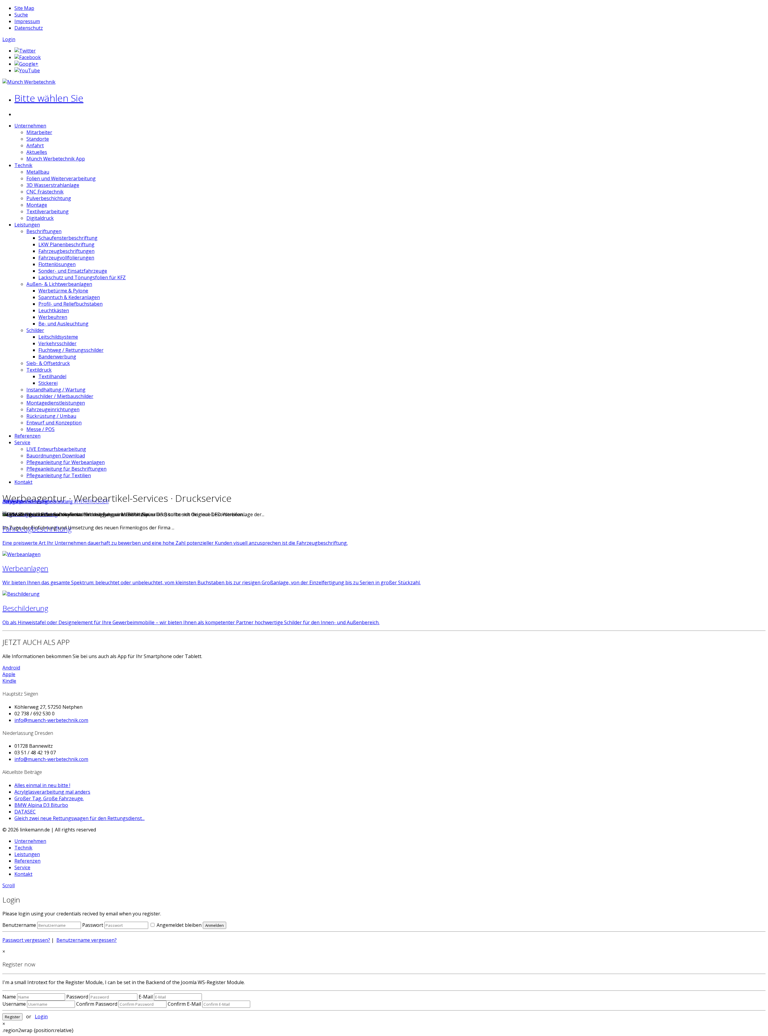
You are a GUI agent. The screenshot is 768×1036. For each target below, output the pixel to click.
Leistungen (27, 224)
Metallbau (37, 172)
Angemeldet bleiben (178, 925)
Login (8, 39)
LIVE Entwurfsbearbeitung (56, 449)
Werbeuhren (52, 317)
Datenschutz (28, 28)
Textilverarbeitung (47, 211)
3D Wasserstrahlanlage (52, 185)
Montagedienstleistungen (55, 403)
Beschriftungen (44, 231)
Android (11, 667)
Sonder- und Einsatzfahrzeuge (72, 271)
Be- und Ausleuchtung (63, 323)
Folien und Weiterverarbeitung (61, 178)
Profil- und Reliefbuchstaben (70, 304)
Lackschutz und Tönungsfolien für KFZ (82, 277)
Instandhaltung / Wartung (56, 389)
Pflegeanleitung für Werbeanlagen (65, 462)
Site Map (24, 8)
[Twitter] (25, 50)
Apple (8, 674)
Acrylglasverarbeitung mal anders (52, 792)
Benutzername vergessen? (86, 940)
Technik (23, 165)
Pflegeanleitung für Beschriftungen (66, 469)
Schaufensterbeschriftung (68, 238)
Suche (21, 14)
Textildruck (39, 370)
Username (14, 1004)
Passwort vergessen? (26, 940)
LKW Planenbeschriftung (66, 244)
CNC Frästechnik (45, 191)
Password (77, 996)
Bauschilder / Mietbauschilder (59, 396)
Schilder (35, 330)
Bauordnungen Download (55, 455)
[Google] (26, 64)
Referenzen (27, 436)
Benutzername (19, 925)
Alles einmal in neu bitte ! (42, 785)
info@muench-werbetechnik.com (51, 720)
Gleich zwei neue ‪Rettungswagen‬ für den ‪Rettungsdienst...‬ (79, 818)
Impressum (27, 21)
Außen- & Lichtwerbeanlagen (59, 284)
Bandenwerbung (57, 356)
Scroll (8, 885)
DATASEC (12, 501)
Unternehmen (30, 125)
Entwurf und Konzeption (54, 422)
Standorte (37, 139)
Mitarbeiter (39, 132)
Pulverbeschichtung (48, 198)
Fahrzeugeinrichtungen (53, 409)
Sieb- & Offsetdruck (48, 363)
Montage (36, 205)
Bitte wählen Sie (48, 97)
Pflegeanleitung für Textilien (58, 475)
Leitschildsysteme (58, 337)
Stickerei (48, 383)
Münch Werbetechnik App (55, 158)
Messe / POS (40, 429)
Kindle (9, 681)
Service (22, 442)
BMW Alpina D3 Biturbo (41, 805)
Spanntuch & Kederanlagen (69, 297)
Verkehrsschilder (57, 343)
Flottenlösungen (57, 264)
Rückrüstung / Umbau (51, 416)
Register (12, 1017)
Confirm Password (96, 1004)
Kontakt (23, 482)
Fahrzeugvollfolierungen (66, 257)
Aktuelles (36, 152)
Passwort (92, 925)
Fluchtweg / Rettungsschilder (71, 350)
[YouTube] (27, 70)
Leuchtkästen (53, 310)
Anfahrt (35, 145)
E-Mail (146, 996)
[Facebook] (27, 57)
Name (9, 996)
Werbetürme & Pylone (63, 290)
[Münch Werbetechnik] (29, 82)
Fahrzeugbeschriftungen (66, 251)
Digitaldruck (40, 218)
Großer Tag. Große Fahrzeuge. (49, 798)
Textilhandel (52, 376)
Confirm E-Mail (184, 1004)
